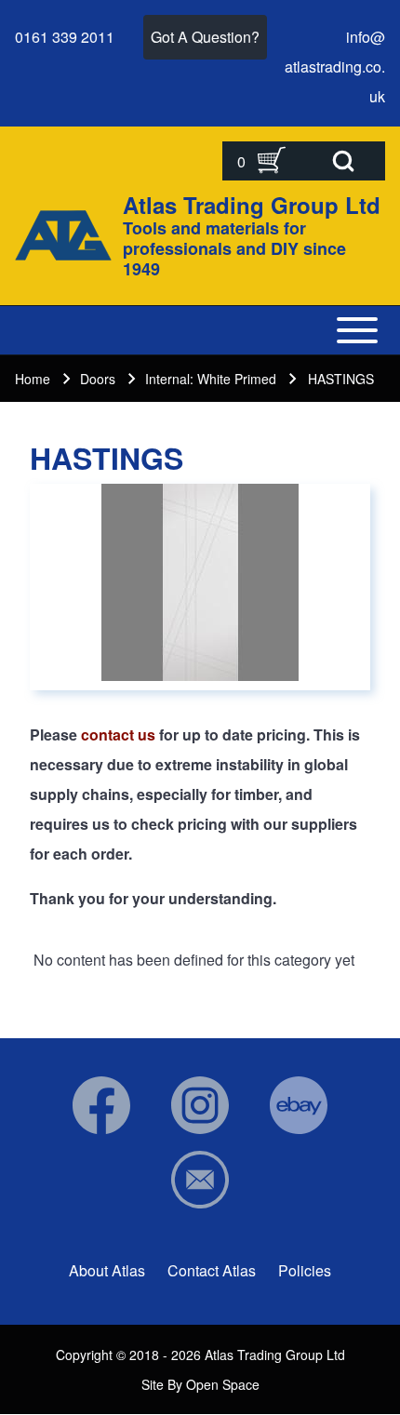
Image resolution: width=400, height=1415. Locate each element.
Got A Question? (205, 36)
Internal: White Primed (210, 378)
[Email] (200, 1179)
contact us (118, 734)
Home (32, 378)
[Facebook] (101, 1105)
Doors (97, 378)
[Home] (63, 235)
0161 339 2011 (64, 36)
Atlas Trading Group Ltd (251, 205)
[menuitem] (107, 1271)
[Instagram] (200, 1105)
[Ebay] (298, 1105)
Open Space (223, 1384)
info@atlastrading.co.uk (335, 66)
